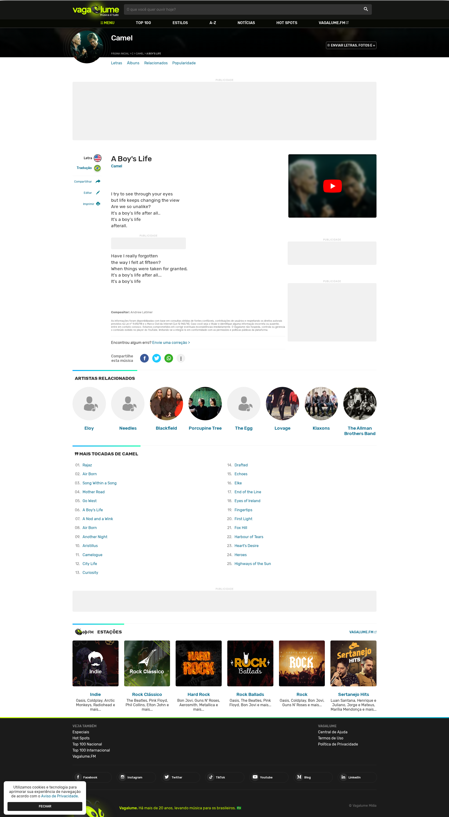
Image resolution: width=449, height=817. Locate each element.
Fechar (45, 806)
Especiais (80, 732)
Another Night (95, 537)
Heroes (241, 555)
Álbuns (133, 63)
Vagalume (95, 9)
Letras (116, 63)
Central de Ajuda (333, 732)
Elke (238, 483)
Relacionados (156, 63)
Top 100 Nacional (87, 744)
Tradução (84, 168)
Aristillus (90, 545)
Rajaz (87, 465)
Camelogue (92, 555)
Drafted (241, 465)
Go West (90, 501)
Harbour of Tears (249, 537)
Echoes (241, 474)
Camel (122, 37)
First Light (243, 519)
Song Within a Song (100, 483)
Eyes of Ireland (248, 501)
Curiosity (90, 572)
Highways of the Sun (253, 563)
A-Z (213, 23)
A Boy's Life (93, 510)
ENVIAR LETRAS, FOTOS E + (353, 45)
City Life (90, 563)
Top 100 (143, 23)
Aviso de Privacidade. (60, 796)
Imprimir (88, 204)
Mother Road (94, 492)
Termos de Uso (330, 738)
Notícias (246, 23)
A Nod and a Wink (98, 519)
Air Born (90, 474)
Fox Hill (241, 527)
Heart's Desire (247, 545)
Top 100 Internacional (91, 750)
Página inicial (120, 53)
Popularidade (184, 63)
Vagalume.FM (332, 23)
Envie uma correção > (171, 342)
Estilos (180, 23)
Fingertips (243, 510)
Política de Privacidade (338, 744)
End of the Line (248, 492)
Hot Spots (286, 23)
